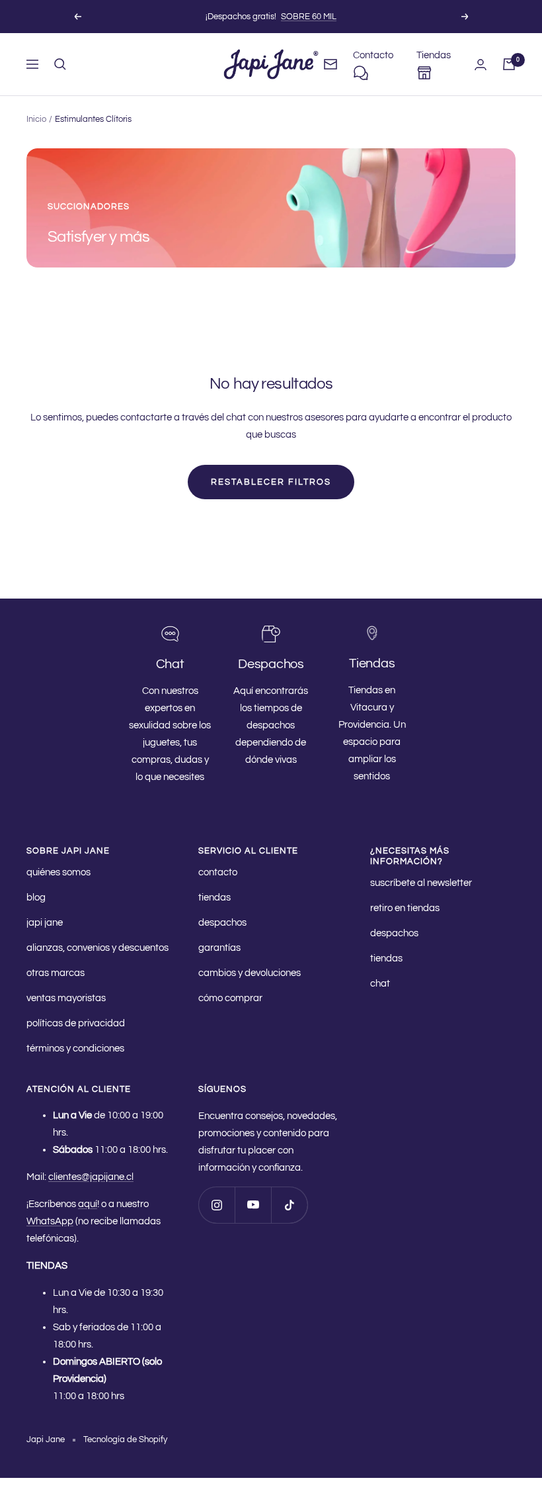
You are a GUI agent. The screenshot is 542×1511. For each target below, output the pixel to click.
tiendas (214, 897)
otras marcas (55, 973)
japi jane (44, 923)
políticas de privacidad (75, 1023)
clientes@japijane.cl (91, 1177)
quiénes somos (58, 872)
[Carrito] (509, 64)
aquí (87, 1204)
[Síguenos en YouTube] (253, 1205)
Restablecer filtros (271, 482)
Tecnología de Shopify (125, 1439)
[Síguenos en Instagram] (216, 1205)
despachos (222, 923)
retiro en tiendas (405, 908)
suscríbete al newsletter (421, 883)
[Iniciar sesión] (480, 64)
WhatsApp (49, 1221)
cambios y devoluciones (249, 973)
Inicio (36, 119)
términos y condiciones (75, 1048)
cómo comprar (230, 998)
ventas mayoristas (66, 998)
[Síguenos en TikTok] (289, 1205)
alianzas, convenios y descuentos (97, 948)
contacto (217, 872)
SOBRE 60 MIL (308, 16)
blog (36, 897)
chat (380, 984)
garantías (219, 948)
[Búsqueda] (60, 64)
